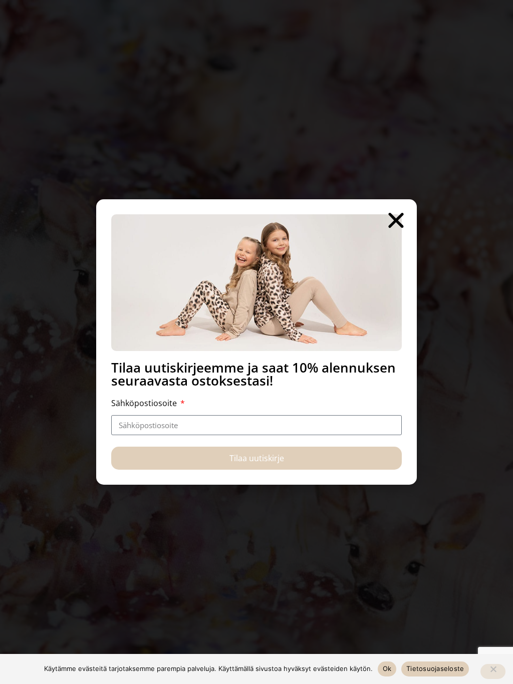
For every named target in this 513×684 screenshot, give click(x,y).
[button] (396, 220)
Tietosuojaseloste (435, 668)
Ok (387, 668)
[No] (492, 671)
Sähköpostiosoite (145, 403)
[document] (256, 342)
